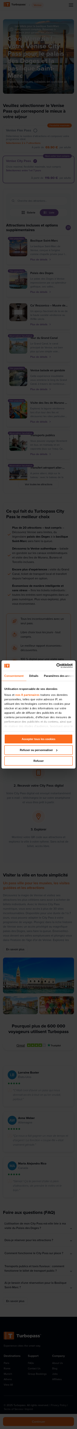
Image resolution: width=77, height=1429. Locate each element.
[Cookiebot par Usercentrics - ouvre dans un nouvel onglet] (56, 665)
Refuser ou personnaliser (36, 750)
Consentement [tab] (14, 675)
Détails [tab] (33, 675)
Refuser (38, 760)
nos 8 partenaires (27, 694)
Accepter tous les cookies (38, 739)
